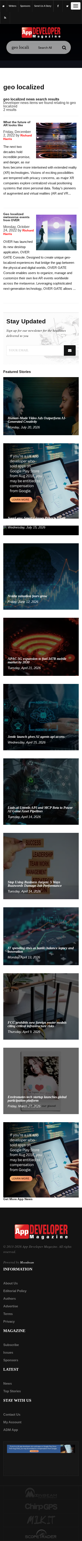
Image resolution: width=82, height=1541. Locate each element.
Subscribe (11, 1345)
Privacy (9, 1321)
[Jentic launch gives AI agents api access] (41, 717)
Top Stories (12, 1391)
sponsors (25, 6)
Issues (8, 1352)
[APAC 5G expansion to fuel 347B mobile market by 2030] (41, 646)
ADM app (10, 1430)
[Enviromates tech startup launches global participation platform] (41, 1081)
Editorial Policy (14, 1291)
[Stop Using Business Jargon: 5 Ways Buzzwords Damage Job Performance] (41, 866)
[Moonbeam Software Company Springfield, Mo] (41, 1493)
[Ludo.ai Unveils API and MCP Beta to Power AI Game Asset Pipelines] (41, 791)
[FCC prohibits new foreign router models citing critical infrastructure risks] (41, 1006)
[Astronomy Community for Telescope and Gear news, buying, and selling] (41, 1534)
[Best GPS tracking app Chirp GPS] (41, 1506)
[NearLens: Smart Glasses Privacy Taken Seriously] (41, 530)
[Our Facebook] (58, 6)
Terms (8, 1314)
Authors (9, 1298)
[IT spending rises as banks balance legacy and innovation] (41, 936)
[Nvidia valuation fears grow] (41, 576)
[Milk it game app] (41, 1520)
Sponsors (10, 1360)
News (7, 1383)
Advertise (10, 1306)
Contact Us (11, 1414)
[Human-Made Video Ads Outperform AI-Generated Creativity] (41, 406)
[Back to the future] (3, 6)
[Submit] (64, 48)
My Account (12, 1422)
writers (12, 6)
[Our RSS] (5, 18)
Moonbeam (27, 1262)
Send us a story (42, 6)
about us (10, 1283)
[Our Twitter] (67, 6)
